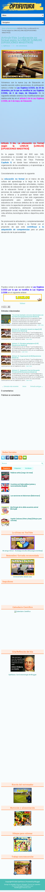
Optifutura (6, 46)
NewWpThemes (16, 884)
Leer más (41, 325)
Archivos (28, 468)
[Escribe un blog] (4, 307)
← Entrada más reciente (10, 386)
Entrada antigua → (36, 386)
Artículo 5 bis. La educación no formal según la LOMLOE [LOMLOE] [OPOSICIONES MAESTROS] (21, 40)
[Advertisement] (22, 122)
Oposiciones (11, 28)
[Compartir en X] (7, 307)
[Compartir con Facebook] (9, 307)
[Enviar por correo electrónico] (2, 307)
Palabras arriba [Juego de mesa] (21, 473)
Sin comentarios (21, 46)
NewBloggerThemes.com (22, 887)
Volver (22, 303)
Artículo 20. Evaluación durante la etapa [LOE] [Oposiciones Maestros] (27, 330)
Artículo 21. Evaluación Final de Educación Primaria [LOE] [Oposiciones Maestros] (26, 371)
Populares (6, 468)
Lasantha (37, 884)
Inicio (4, 28)
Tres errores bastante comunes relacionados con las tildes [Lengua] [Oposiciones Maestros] (27, 315)
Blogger (33, 675)
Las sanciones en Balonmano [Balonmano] (25, 496)
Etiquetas (17, 468)
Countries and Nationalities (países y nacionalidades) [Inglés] (23, 485)
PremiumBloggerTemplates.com (22, 886)
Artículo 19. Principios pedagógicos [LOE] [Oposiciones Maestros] (25, 344)
